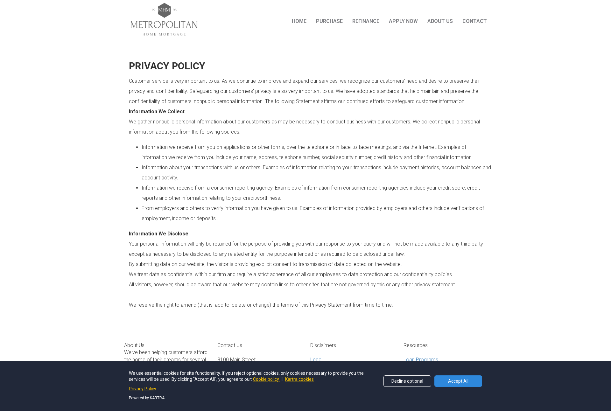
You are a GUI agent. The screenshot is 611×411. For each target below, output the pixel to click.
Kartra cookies (299, 379)
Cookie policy (266, 379)
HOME (299, 21)
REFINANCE (365, 21)
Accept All (458, 381)
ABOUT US (440, 21)
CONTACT (474, 21)
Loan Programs (421, 360)
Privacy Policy (142, 388)
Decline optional (407, 381)
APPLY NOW (403, 21)
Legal (316, 360)
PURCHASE (329, 21)
